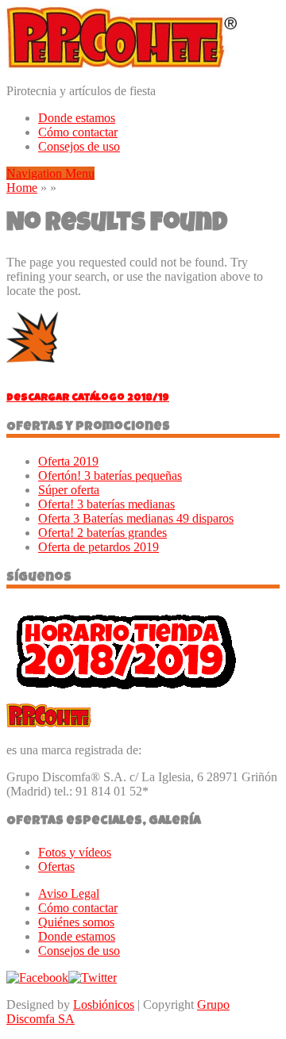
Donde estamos (76, 118)
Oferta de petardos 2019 (98, 547)
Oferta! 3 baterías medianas (106, 504)
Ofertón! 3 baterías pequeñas (110, 475)
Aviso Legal (68, 893)
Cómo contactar (78, 132)
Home (21, 187)
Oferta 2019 (68, 461)
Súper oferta (68, 489)
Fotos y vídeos (74, 852)
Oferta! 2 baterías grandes (102, 532)
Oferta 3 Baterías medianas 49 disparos (136, 518)
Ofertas (56, 866)
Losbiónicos (103, 1004)
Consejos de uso (79, 146)
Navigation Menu (50, 173)
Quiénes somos (76, 922)
